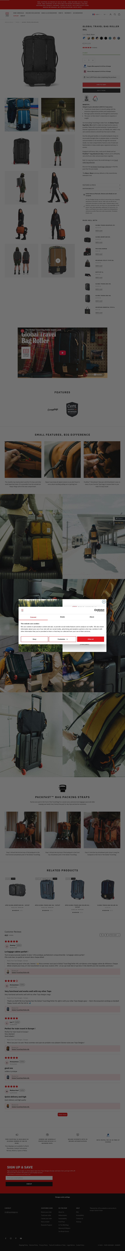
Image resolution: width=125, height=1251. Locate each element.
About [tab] (92, 617)
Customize (61, 639)
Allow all (91, 639)
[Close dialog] (104, 601)
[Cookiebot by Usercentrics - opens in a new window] (95, 610)
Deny (34, 639)
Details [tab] (62, 617)
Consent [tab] (33, 617)
